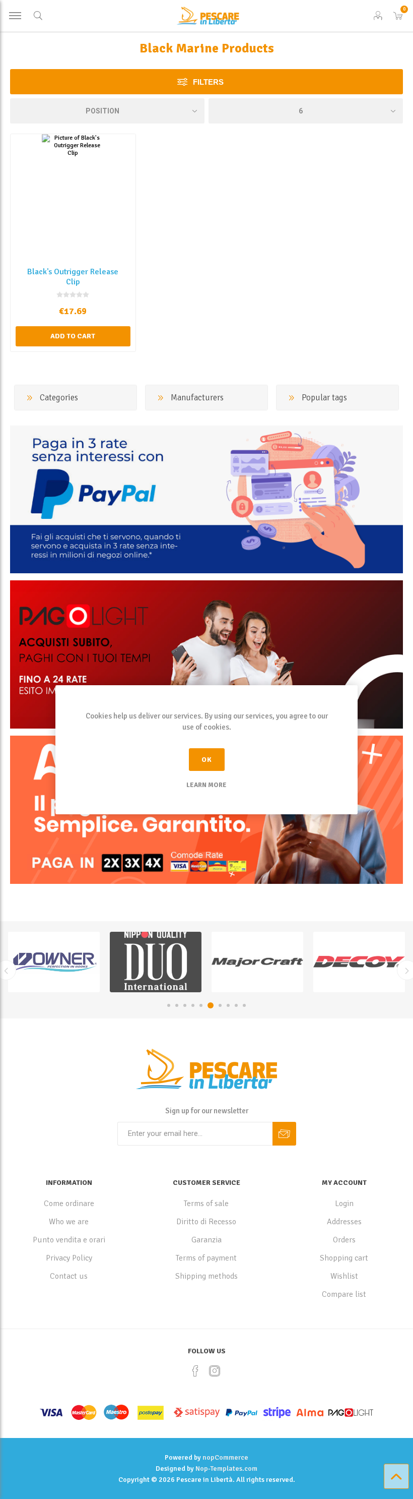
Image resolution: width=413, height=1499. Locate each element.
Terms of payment (206, 1258)
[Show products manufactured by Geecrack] (359, 962)
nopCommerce (225, 1457)
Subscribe (284, 1134)
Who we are (69, 1222)
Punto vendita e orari (69, 1240)
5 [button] (200, 1005)
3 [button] (184, 1005)
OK (206, 759)
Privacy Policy (69, 1258)
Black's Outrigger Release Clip (72, 277)
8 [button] (228, 1005)
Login (344, 1203)
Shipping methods (206, 1276)
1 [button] (168, 1005)
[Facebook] (195, 1371)
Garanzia (206, 1240)
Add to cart (72, 336)
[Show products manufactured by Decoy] (257, 962)
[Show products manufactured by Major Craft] (155, 962)
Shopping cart (344, 1258)
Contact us (69, 1276)
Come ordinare (69, 1203)
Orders (344, 1240)
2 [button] (176, 1005)
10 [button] (244, 1005)
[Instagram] (214, 1371)
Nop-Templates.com (226, 1468)
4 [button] (192, 1005)
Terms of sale (206, 1203)
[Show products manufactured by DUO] (54, 962)
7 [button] (220, 1005)
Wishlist (344, 1276)
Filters (208, 82)
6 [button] (211, 1005)
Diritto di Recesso (206, 1222)
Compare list (344, 1294)
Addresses (344, 1222)
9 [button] (236, 1005)
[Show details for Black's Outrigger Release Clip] (73, 196)
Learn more (206, 785)
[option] (54, 962)
